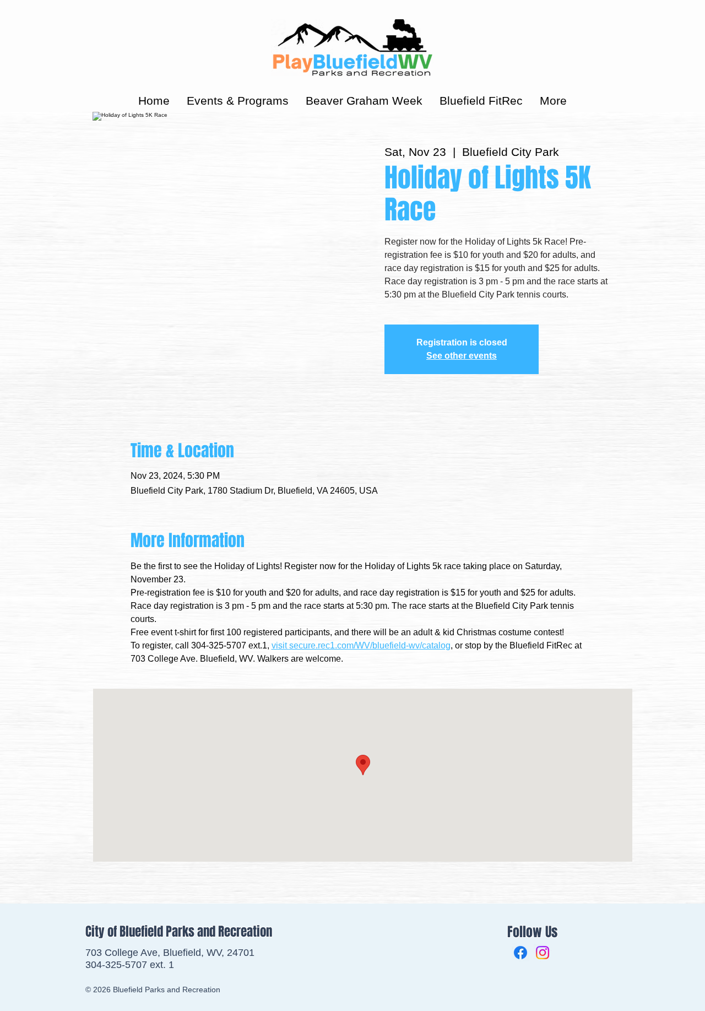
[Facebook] (520, 952)
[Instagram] (542, 952)
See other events (461, 355)
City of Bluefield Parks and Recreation (178, 931)
